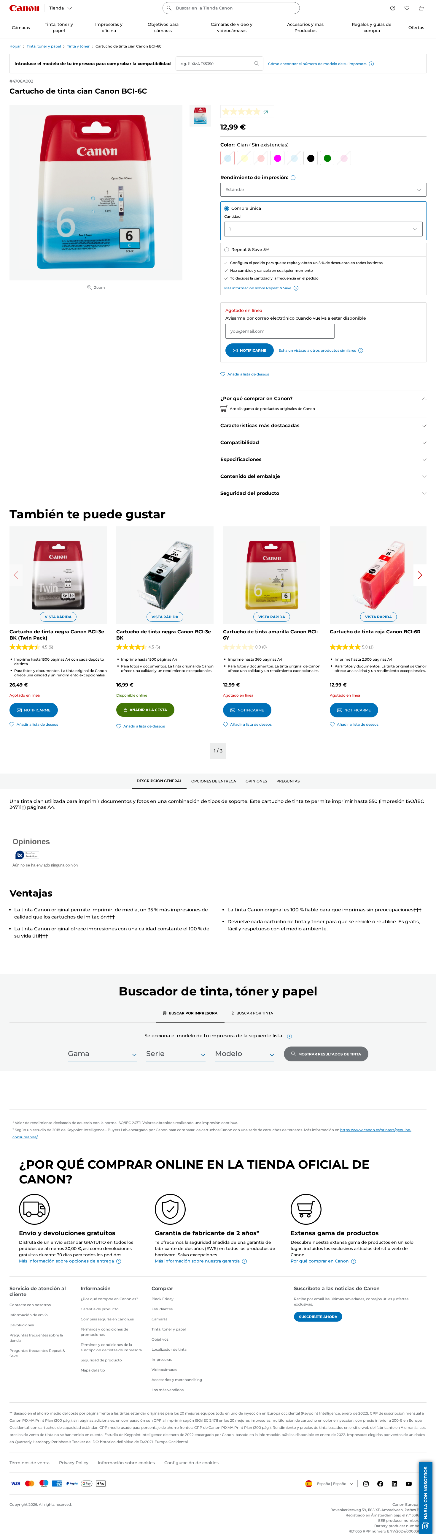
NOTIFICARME (253, 350)
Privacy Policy (73, 1462)
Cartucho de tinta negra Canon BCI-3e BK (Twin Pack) (56, 635)
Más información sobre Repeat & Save (257, 288)
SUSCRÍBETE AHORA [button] (318, 1316)
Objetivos (160, 1339)
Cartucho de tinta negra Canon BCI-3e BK (163, 635)
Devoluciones (21, 1325)
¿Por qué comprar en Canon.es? (109, 1299)
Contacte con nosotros (30, 1305)
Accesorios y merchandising (177, 1379)
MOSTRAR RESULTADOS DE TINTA (329, 1054)
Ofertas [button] (416, 27)
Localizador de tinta (169, 1349)
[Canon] (24, 8)
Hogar (15, 46)
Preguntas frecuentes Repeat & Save (37, 1353)
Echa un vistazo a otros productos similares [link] (317, 350)
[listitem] (200, 116)
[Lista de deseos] (407, 8)
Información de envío (28, 1315)
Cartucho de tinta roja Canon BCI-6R (375, 632)
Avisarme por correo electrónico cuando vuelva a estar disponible (295, 318)
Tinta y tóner (78, 46)
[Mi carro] (421, 8)
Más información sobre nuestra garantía (197, 1261)
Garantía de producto (100, 1309)
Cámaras (159, 1319)
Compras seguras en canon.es (107, 1319)
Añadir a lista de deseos (248, 374)
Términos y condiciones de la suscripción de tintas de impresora (111, 1347)
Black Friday (163, 1299)
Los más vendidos (168, 1390)
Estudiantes (162, 1309)
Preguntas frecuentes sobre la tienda (36, 1338)
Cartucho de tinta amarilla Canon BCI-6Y (270, 635)
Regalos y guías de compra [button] (372, 27)
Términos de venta (29, 1462)
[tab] (159, 781)
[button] (371, 63)
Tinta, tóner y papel (44, 46)
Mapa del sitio (93, 1370)
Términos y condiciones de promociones (104, 1332)
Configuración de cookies (191, 1462)
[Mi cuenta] (392, 8)
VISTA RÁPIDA (58, 617)
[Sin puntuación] (242, 111)
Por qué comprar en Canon (320, 1261)
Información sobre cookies (126, 1462)
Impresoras (162, 1359)
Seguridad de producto (101, 1360)
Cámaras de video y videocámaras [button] (231, 27)
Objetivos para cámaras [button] (163, 27)
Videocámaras (164, 1369)
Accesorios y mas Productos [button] (305, 27)
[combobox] (231, 8)
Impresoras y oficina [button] (108, 27)
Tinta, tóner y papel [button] (59, 27)
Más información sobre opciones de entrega (66, 1261)
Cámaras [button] (21, 27)
